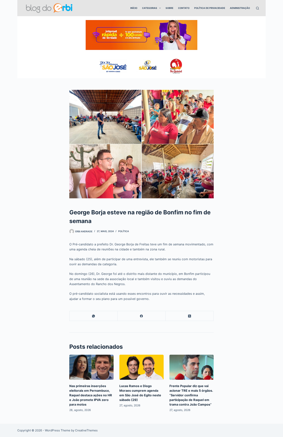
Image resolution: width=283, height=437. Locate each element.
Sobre (169, 8)
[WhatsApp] (93, 316)
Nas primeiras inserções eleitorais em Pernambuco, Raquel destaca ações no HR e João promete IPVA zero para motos (90, 395)
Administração (240, 8)
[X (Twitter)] (190, 316)
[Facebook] (142, 316)
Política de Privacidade (209, 8)
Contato (183, 8)
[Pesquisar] (257, 8)
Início (133, 8)
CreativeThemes (86, 430)
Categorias (149, 8)
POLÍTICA (123, 231)
